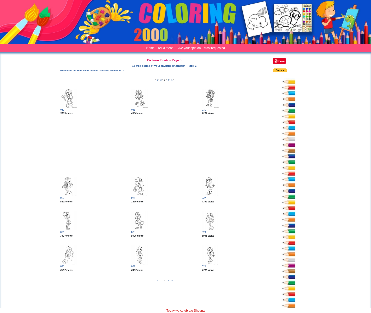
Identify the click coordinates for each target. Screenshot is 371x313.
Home (150, 48)
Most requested (214, 48)
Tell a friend (166, 48)
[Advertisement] (164, 146)
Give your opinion (189, 48)
